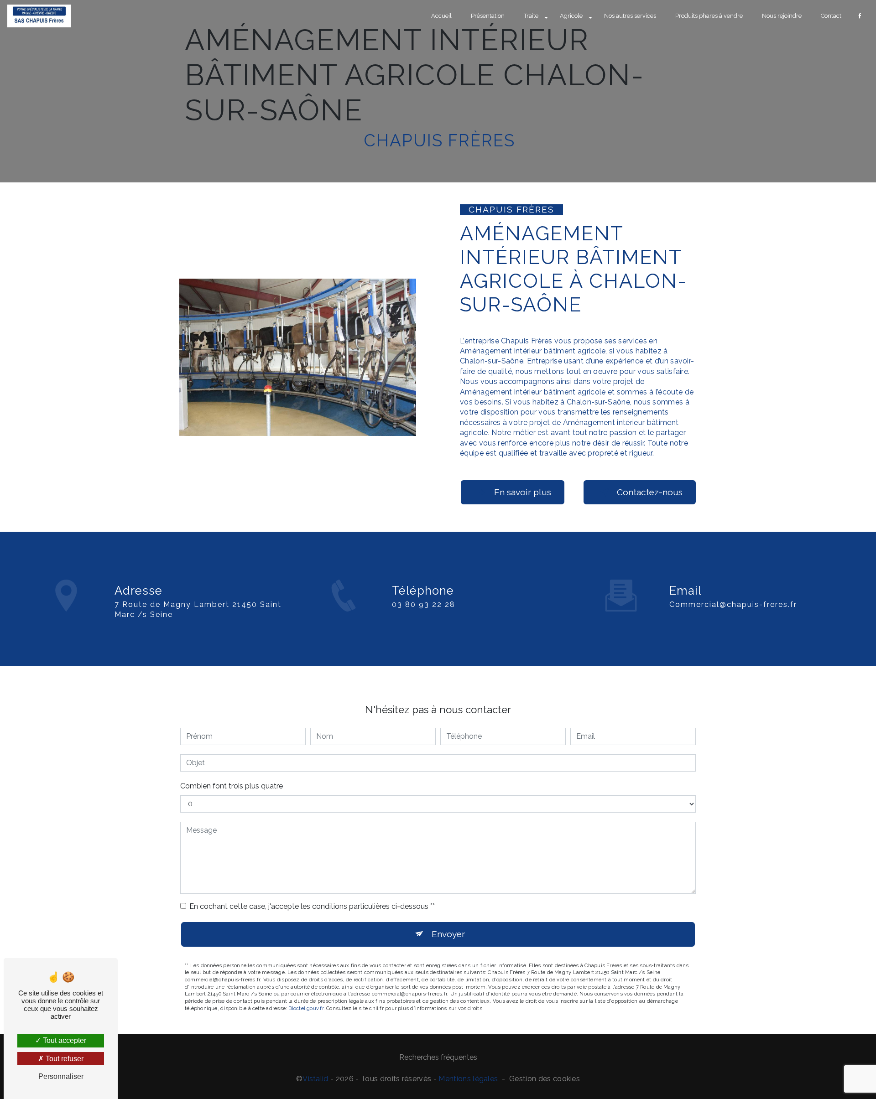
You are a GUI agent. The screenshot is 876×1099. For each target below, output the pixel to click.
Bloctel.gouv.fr (305, 1008)
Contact (831, 15)
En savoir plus (522, 492)
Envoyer (448, 934)
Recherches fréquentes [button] (438, 1057)
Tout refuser (63, 1059)
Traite (531, 15)
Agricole (571, 15)
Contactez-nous (650, 492)
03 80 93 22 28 (423, 604)
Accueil (441, 15)
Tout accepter (63, 1040)
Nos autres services (630, 15)
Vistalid (315, 1078)
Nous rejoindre (782, 15)
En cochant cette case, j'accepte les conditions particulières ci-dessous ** (312, 906)
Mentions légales (468, 1078)
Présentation (488, 15)
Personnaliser (60, 1076)
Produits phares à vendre (709, 15)
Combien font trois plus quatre (231, 786)
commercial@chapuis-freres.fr (733, 604)
